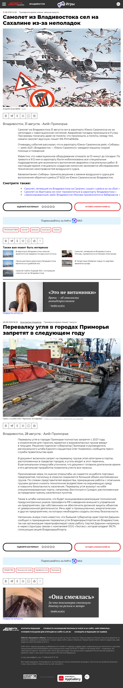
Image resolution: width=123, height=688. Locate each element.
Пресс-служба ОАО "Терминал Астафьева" (64, 419)
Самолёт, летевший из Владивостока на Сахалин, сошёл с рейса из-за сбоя (71, 188)
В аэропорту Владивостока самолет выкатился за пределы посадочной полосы (36, 252)
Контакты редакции (30, 628)
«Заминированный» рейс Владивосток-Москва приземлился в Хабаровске (71, 194)
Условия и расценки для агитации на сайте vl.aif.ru (46, 632)
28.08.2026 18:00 (10, 322)
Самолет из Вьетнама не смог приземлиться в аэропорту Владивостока (69, 191)
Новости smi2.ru (13, 313)
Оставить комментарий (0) (97, 207)
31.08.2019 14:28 (10, 12)
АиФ (24, 109)
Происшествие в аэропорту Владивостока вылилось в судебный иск (36, 262)
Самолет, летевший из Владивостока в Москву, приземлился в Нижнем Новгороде (95, 252)
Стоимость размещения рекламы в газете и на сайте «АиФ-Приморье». (76, 628)
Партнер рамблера (47, 677)
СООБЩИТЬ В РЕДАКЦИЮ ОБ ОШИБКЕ (90, 632)
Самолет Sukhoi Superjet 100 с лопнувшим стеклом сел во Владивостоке (35, 272)
